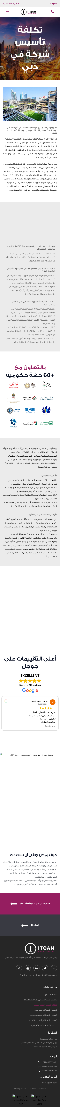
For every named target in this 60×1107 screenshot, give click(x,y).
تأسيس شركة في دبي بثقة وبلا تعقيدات (40, 1000)
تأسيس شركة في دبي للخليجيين (43, 1015)
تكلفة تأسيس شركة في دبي (45, 1005)
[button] (7, 12)
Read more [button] (50, 726)
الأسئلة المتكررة (50, 995)
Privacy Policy (20, 1089)
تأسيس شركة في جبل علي (45, 1010)
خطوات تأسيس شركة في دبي (44, 1025)
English (53, 3)
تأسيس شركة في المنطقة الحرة (43, 1020)
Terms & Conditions (38, 1089)
